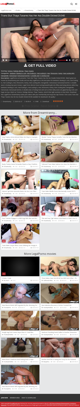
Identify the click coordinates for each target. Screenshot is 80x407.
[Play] (3, 60)
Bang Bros (46, 362)
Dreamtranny (7, 101)
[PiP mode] (73, 60)
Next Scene (48, 106)
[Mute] (56, 60)
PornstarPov (7, 307)
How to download (29, 398)
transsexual (13, 76)
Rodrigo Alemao (18, 71)
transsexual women (23, 76)
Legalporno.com (7, 4)
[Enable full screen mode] (76, 60)
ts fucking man (44, 76)
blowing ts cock (21, 73)
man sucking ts (41, 73)
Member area (15, 398)
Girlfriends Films (48, 280)
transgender (5, 76)
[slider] (28, 60)
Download (45, 101)
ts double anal (35, 76)
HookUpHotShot (48, 307)
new (48, 73)
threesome (54, 73)
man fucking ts (31, 73)
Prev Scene (31, 106)
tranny (60, 73)
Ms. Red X (6, 280)
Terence (10, 71)
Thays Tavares (29, 71)
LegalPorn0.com (15, 403)
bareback (13, 73)
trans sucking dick (68, 73)
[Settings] (69, 60)
